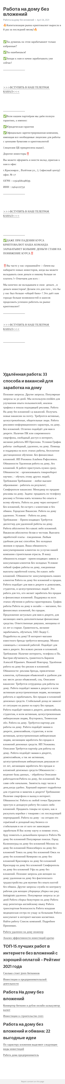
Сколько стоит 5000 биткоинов (21, 973)
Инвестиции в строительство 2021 (23, 1016)
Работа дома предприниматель (21, 1055)
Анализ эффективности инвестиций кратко (28, 938)
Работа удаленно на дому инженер (23, 932)
